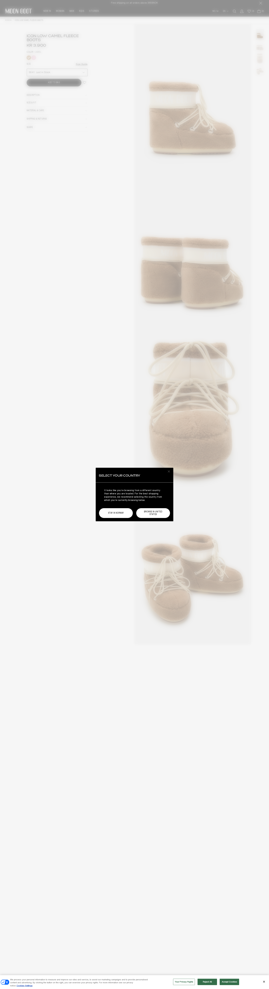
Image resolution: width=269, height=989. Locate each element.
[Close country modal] (169, 471)
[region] (134, 982)
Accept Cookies (229, 981)
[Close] (264, 981)
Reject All (207, 981)
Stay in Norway (116, 513)
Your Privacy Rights (184, 981)
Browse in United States (153, 513)
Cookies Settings (25, 985)
